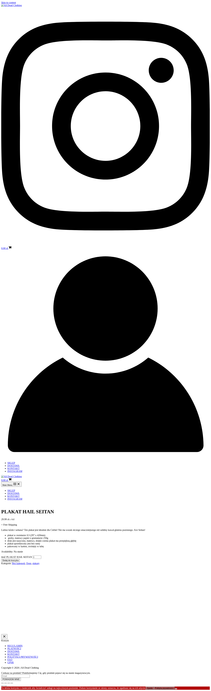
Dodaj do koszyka (10, 560)
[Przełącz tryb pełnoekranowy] (5, 683)
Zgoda (149, 688)
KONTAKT (13, 468)
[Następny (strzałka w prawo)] (5, 685)
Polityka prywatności (164, 688)
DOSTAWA (13, 465)
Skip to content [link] (8, 2)
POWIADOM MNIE (11, 679)
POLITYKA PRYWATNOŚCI (22, 657)
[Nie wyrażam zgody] (176, 688)
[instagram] (105, 244)
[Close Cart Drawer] (4, 636)
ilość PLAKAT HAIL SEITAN (16, 557)
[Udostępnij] (8, 683)
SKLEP (11, 463)
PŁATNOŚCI (14, 648)
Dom (28, 563)
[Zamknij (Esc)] (12, 683)
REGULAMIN (15, 645)
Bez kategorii (18, 563)
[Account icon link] (105, 457)
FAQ (9, 659)
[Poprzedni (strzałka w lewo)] (2, 685)
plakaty (36, 563)
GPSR (10, 662)
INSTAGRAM (14, 471)
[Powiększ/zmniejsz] (2, 683)
